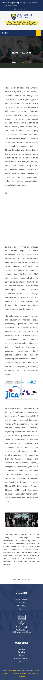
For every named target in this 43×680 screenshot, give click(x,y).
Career (21, 609)
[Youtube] (21, 9)
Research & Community (21, 658)
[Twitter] (18, 9)
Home (14, 62)
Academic (21, 649)
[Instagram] (24, 9)
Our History (21, 603)
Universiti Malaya (14, 670)
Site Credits (14, 673)
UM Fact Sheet (21, 606)
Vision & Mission (21, 600)
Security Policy (33, 673)
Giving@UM (21, 652)
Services (21, 661)
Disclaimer (22, 673)
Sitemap (22, 676)
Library (21, 655)
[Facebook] (15, 9)
